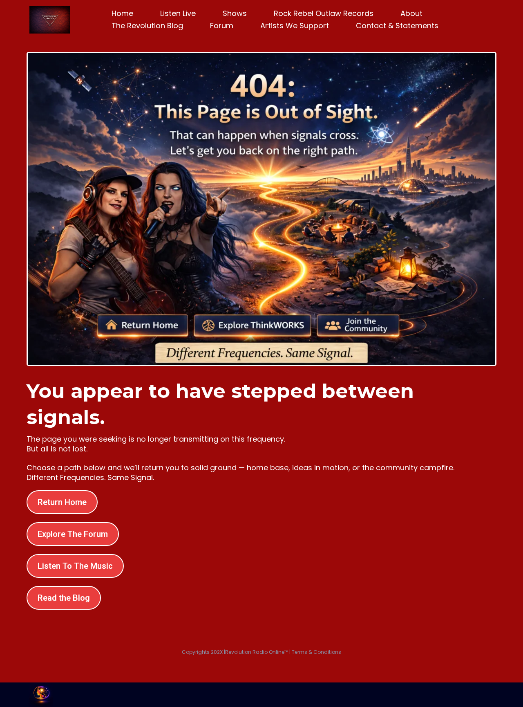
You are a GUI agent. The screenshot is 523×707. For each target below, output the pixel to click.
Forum (221, 25)
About (411, 13)
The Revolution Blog (147, 25)
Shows (235, 13)
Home (122, 13)
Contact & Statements (397, 25)
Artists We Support (294, 25)
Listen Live (178, 13)
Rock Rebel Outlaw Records (323, 13)
